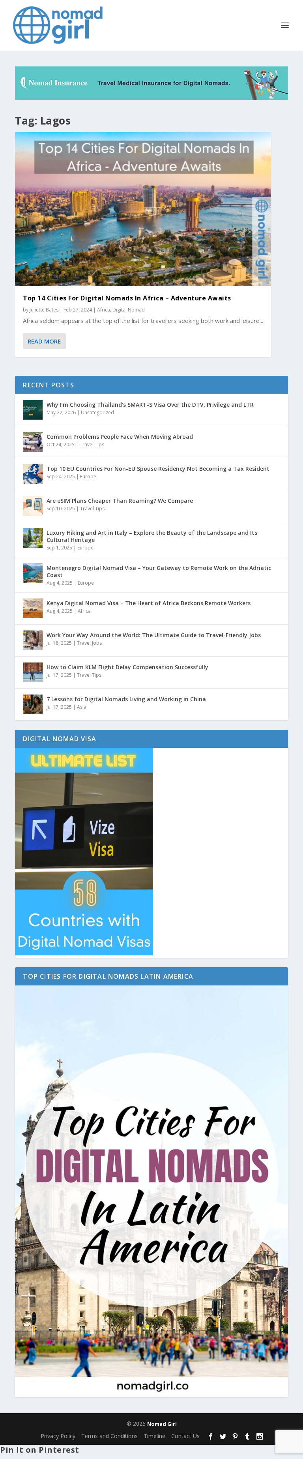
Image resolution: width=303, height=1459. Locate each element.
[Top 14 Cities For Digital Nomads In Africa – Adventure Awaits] (143, 209)
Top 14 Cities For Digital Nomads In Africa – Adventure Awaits (127, 298)
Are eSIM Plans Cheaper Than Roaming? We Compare (120, 500)
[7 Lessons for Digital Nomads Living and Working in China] (33, 704)
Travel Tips (92, 444)
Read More (44, 341)
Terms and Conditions (109, 1436)
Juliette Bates (44, 309)
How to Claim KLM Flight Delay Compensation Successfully (127, 667)
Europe (88, 476)
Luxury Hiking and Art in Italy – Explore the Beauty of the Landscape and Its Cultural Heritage (152, 536)
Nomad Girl (162, 1423)
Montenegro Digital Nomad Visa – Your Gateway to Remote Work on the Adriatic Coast (159, 571)
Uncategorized (97, 412)
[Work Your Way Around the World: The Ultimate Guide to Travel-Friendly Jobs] (33, 640)
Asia (81, 707)
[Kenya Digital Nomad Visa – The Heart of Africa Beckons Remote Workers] (33, 608)
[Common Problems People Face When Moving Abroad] (33, 442)
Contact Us (185, 1436)
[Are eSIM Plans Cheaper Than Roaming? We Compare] (33, 506)
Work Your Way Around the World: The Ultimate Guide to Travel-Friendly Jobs (154, 635)
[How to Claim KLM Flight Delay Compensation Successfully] (33, 672)
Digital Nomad (128, 309)
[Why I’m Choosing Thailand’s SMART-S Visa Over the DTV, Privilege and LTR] (33, 410)
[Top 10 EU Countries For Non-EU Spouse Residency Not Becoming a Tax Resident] (33, 474)
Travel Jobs (89, 643)
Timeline (154, 1436)
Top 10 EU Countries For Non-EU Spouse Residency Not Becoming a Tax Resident (158, 468)
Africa (103, 309)
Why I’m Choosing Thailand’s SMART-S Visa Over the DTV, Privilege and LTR (150, 404)
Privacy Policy (58, 1436)
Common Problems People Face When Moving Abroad (120, 436)
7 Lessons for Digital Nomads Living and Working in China (126, 699)
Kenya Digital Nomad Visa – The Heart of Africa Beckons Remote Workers (149, 603)
